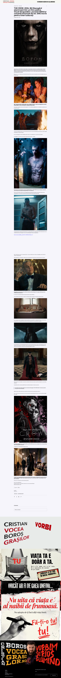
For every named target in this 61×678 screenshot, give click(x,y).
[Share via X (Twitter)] (16, 496)
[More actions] (46, 5)
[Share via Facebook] (14, 496)
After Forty (15, 493)
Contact (6, 673)
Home (6, 670)
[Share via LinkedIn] (18, 496)
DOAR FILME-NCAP (20, 493)
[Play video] (30, 243)
